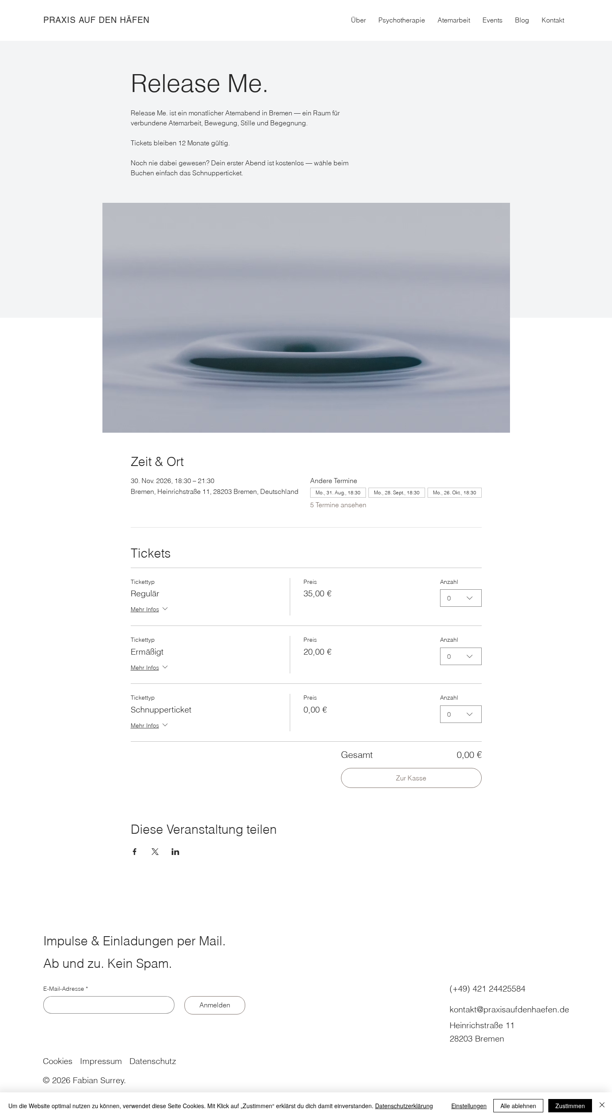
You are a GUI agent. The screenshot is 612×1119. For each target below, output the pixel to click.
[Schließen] (602, 1105)
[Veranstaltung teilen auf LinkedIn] (175, 851)
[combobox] (461, 598)
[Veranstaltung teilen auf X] (155, 851)
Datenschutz (152, 1061)
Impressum (101, 1061)
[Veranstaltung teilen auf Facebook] (135, 851)
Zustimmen (570, 1106)
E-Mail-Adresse (65, 988)
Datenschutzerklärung (404, 1106)
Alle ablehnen (518, 1106)
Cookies (57, 1061)
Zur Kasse (411, 778)
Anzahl (449, 582)
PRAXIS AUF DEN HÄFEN (96, 20)
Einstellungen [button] (469, 1106)
